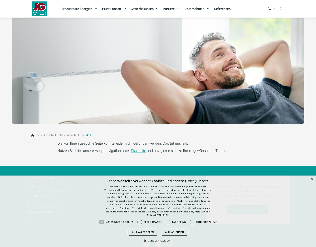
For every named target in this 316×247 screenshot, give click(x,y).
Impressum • (191, 186)
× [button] (312, 179)
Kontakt (202, 186)
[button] (158, 240)
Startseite (138, 150)
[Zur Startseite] (44, 8)
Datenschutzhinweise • (171, 186)
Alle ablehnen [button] (174, 232)
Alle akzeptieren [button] (143, 232)
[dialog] (158, 211)
